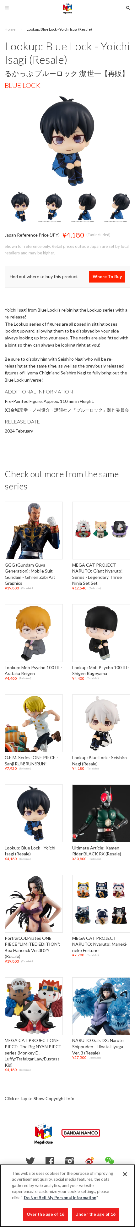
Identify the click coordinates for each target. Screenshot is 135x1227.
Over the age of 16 (45, 1214)
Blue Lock (22, 85)
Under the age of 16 (95, 1214)
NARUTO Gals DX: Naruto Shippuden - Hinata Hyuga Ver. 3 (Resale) (98, 1046)
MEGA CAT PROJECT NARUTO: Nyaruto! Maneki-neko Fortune (99, 944)
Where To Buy (107, 276)
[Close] (125, 1174)
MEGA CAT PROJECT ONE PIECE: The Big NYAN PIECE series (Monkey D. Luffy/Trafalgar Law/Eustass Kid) (33, 1053)
